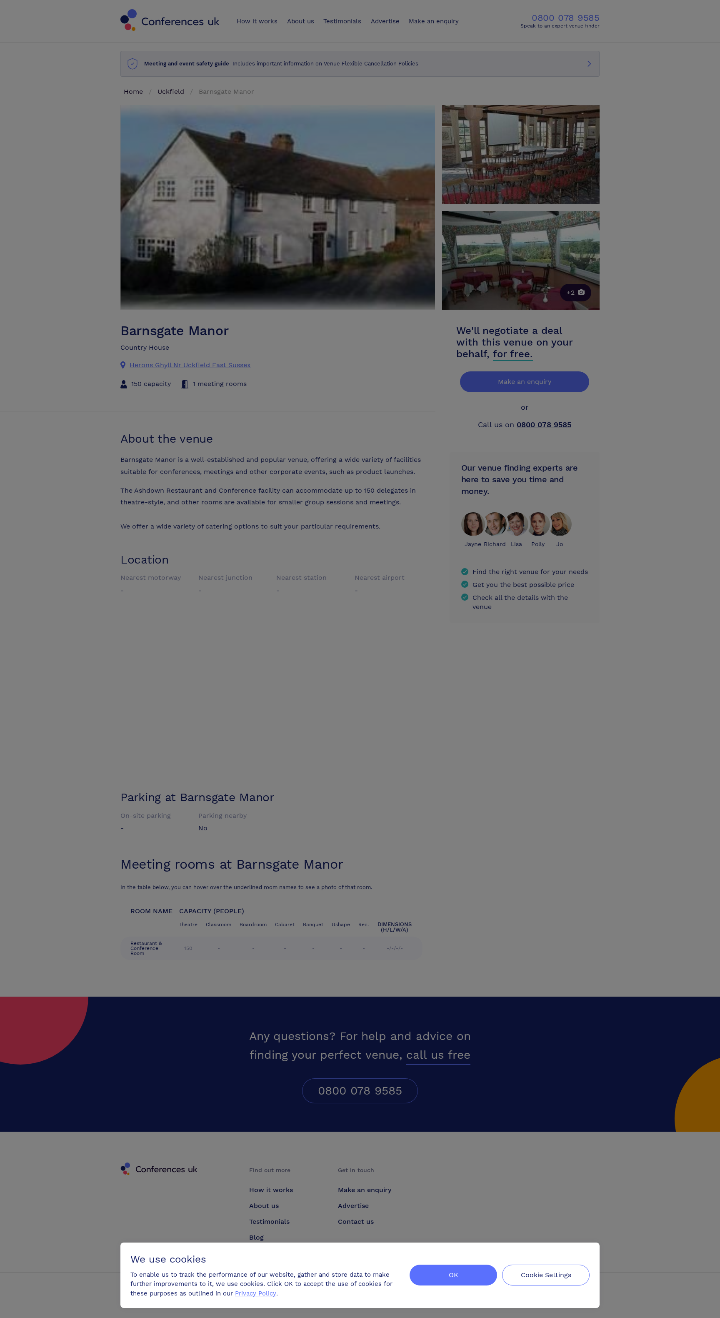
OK (453, 1275)
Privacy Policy (255, 1293)
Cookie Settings (546, 1275)
